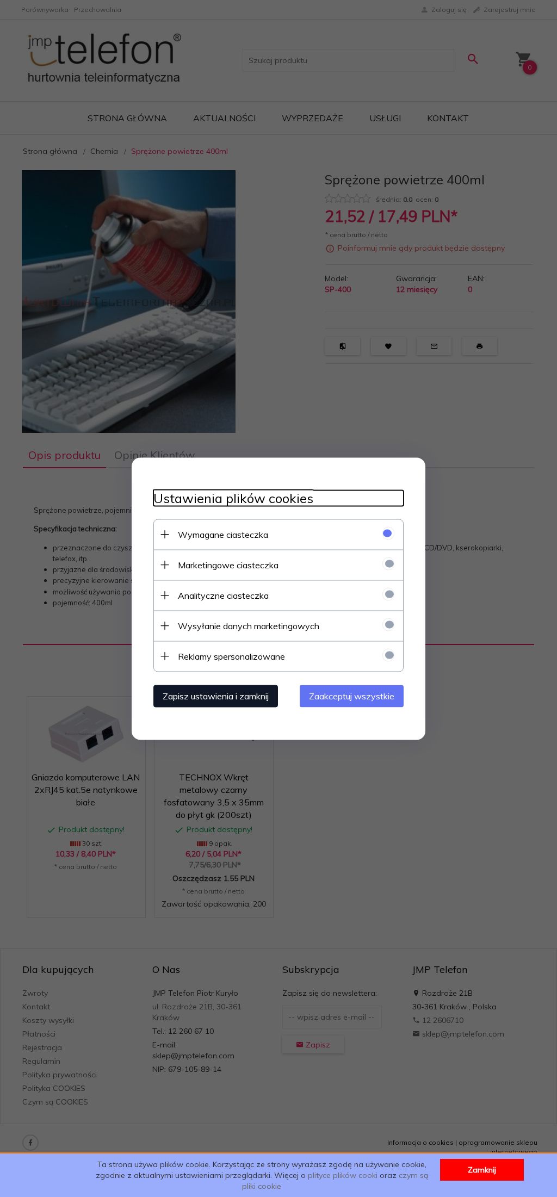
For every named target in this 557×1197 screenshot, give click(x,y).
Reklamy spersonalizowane (231, 655)
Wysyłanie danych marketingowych (248, 625)
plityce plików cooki (342, 1175)
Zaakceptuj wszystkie (351, 695)
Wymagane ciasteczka (223, 534)
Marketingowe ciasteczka (228, 564)
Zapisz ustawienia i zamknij (216, 695)
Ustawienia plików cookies (233, 498)
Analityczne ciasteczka (223, 595)
